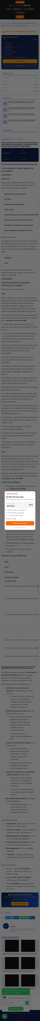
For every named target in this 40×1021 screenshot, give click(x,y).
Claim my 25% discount (20, 523)
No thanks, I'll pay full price (20, 527)
